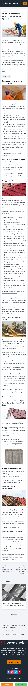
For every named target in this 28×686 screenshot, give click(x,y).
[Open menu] (25, 3)
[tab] (11, 614)
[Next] (24, 598)
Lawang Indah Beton (17, 443)
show (9, 76)
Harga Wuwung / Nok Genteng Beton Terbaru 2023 (13, 634)
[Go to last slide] (3, 598)
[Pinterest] (19, 672)
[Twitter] (16, 672)
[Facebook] (8, 672)
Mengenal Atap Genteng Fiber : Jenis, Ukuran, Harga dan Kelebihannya (21, 569)
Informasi (5, 11)
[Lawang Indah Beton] (9, 3)
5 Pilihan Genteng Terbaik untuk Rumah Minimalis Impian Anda (7, 568)
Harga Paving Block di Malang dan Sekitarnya (12, 631)
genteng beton (11, 224)
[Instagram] (12, 672)
